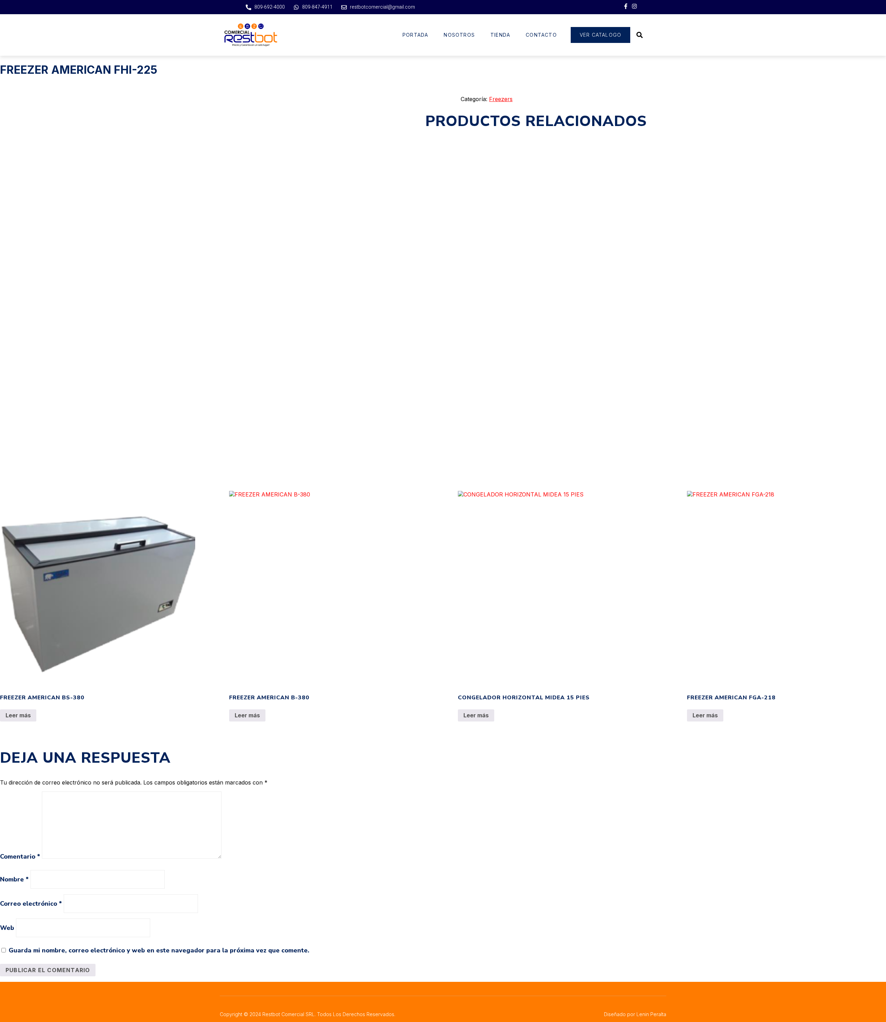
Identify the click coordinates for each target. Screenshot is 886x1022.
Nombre (14, 879)
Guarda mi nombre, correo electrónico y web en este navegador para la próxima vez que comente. (159, 950)
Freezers (501, 99)
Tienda (500, 35)
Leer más (18, 715)
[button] (639, 35)
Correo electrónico (31, 903)
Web (7, 928)
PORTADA (415, 35)
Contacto (541, 35)
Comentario (20, 856)
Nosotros (459, 35)
